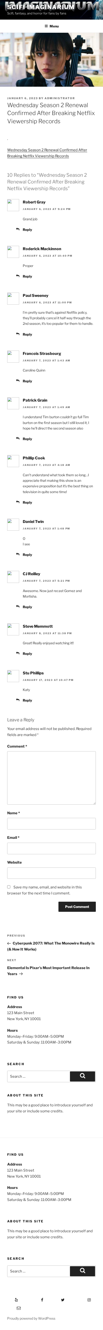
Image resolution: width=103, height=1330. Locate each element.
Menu (54, 26)
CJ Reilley (31, 574)
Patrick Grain (35, 400)
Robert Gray (34, 202)
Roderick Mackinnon (42, 249)
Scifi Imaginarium (41, 7)
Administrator (60, 98)
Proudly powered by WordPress (31, 1318)
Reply (27, 230)
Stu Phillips (33, 673)
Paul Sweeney (35, 295)
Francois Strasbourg (42, 353)
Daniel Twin (33, 521)
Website (14, 862)
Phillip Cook (34, 458)
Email (13, 837)
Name (13, 813)
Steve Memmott (38, 626)
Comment (17, 746)
